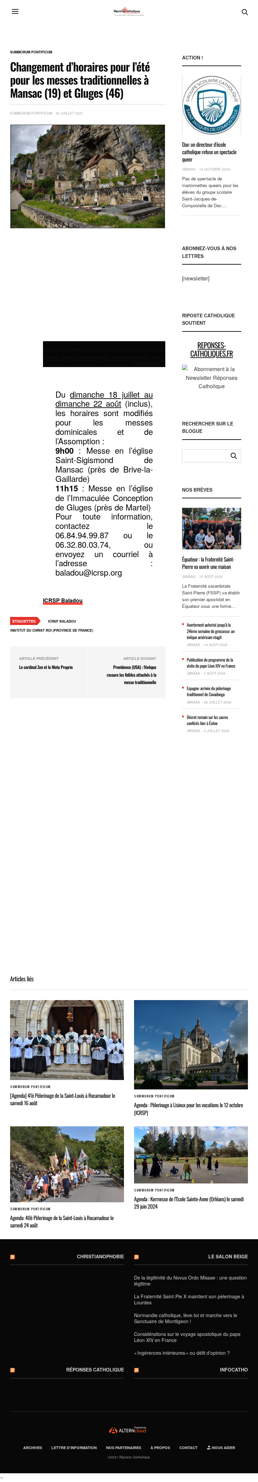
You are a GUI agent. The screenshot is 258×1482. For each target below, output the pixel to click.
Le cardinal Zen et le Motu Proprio (46, 667)
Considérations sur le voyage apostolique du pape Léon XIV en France (187, 1337)
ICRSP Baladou (63, 600)
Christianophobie (100, 1256)
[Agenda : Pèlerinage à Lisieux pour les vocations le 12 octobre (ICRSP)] (191, 1045)
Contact (188, 1447)
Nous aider (223, 1447)
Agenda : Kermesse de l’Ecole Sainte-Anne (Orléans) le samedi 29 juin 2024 (189, 1202)
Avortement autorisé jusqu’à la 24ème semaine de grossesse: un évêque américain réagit (210, 630)
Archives (32, 1447)
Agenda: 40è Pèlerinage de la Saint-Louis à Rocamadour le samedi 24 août (62, 1221)
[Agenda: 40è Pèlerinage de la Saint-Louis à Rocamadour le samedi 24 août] (67, 1164)
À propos (160, 1447)
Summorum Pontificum (31, 52)
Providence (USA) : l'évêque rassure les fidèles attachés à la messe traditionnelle (131, 674)
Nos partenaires (123, 1447)
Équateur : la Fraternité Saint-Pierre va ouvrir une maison (208, 563)
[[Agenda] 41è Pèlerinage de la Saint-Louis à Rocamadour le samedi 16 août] (67, 1040)
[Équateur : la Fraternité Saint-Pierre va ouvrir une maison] (211, 528)
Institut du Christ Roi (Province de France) (51, 630)
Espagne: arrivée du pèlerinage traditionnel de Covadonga (209, 691)
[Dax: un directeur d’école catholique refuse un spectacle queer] (211, 105)
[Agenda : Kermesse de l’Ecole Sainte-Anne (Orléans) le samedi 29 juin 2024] (191, 1154)
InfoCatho (234, 1369)
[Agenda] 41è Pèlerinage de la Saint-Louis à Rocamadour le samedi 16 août (62, 1099)
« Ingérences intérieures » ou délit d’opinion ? (182, 1352)
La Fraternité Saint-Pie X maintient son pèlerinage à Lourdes (189, 1299)
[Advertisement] (104, 289)
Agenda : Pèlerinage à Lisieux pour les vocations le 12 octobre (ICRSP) (188, 1108)
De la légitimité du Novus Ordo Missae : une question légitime (190, 1280)
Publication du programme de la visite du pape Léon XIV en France (211, 662)
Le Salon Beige (228, 1256)
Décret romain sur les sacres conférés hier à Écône (207, 720)
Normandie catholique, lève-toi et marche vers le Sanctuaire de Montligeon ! (185, 1318)
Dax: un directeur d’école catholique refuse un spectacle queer (209, 152)
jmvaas (189, 169)
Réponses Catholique (95, 1369)
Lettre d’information (74, 1447)
